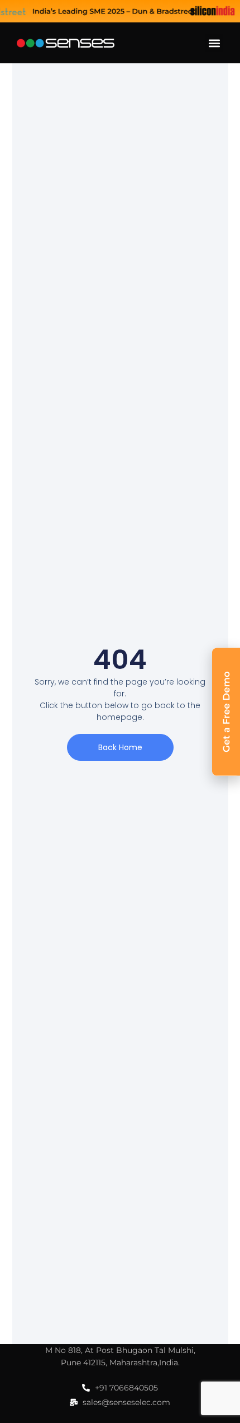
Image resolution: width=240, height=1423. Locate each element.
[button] (214, 43)
